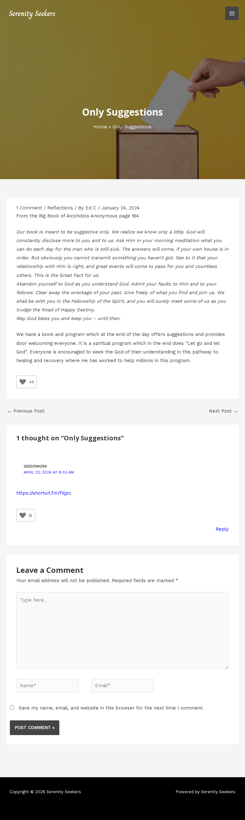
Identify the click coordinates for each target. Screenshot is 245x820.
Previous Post (25, 411)
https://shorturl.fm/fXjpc (43, 493)
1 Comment (29, 208)
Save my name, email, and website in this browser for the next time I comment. (111, 708)
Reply (222, 529)
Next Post (223, 411)
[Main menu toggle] (232, 13)
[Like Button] (22, 382)
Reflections (60, 208)
